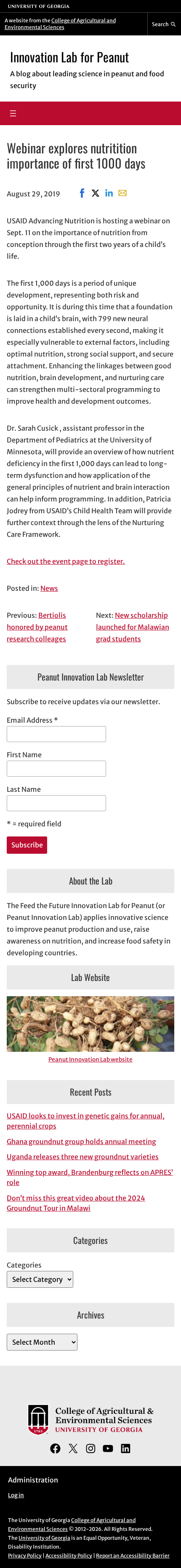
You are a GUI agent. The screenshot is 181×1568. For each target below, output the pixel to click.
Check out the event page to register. (66, 561)
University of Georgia (44, 1538)
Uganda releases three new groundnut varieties (83, 1157)
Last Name (24, 789)
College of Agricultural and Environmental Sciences (60, 23)
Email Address (32, 720)
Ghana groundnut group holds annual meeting (81, 1141)
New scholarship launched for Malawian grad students (132, 627)
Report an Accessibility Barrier (133, 1555)
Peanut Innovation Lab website (90, 1059)
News (49, 588)
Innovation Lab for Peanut (69, 56)
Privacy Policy (25, 1555)
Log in (16, 1495)
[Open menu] (13, 113)
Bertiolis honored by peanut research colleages (37, 627)
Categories (24, 1265)
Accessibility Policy (68, 1555)
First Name (24, 754)
